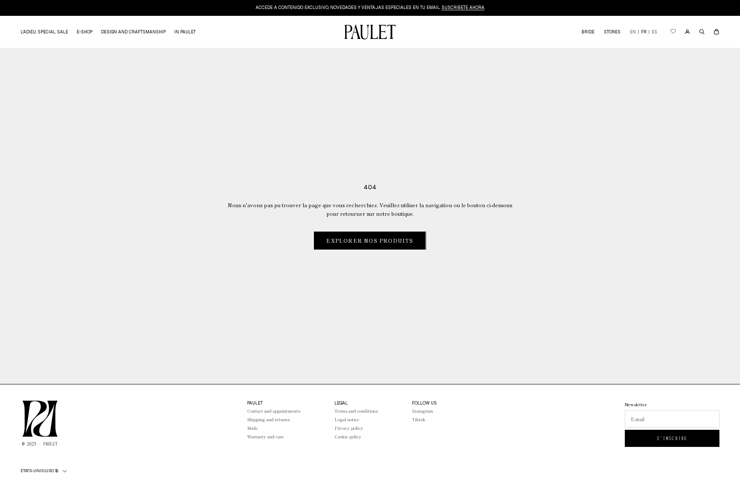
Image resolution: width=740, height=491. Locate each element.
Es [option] (654, 32)
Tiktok (418, 419)
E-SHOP (84, 32)
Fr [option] (644, 32)
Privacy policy (348, 428)
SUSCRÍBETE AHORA (463, 7)
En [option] (633, 32)
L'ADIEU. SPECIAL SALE (44, 32)
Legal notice (346, 419)
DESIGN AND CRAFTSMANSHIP (133, 32)
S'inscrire (672, 438)
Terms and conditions (356, 411)
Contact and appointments (273, 411)
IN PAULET (185, 32)
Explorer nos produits (369, 240)
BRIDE (588, 32)
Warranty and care (265, 436)
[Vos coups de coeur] (673, 32)
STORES (612, 32)
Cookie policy (347, 436)
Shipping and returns (268, 419)
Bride (252, 428)
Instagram (422, 411)
